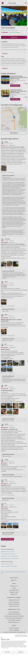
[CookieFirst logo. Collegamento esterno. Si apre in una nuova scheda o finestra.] (1, 637)
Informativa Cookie (4, 647)
